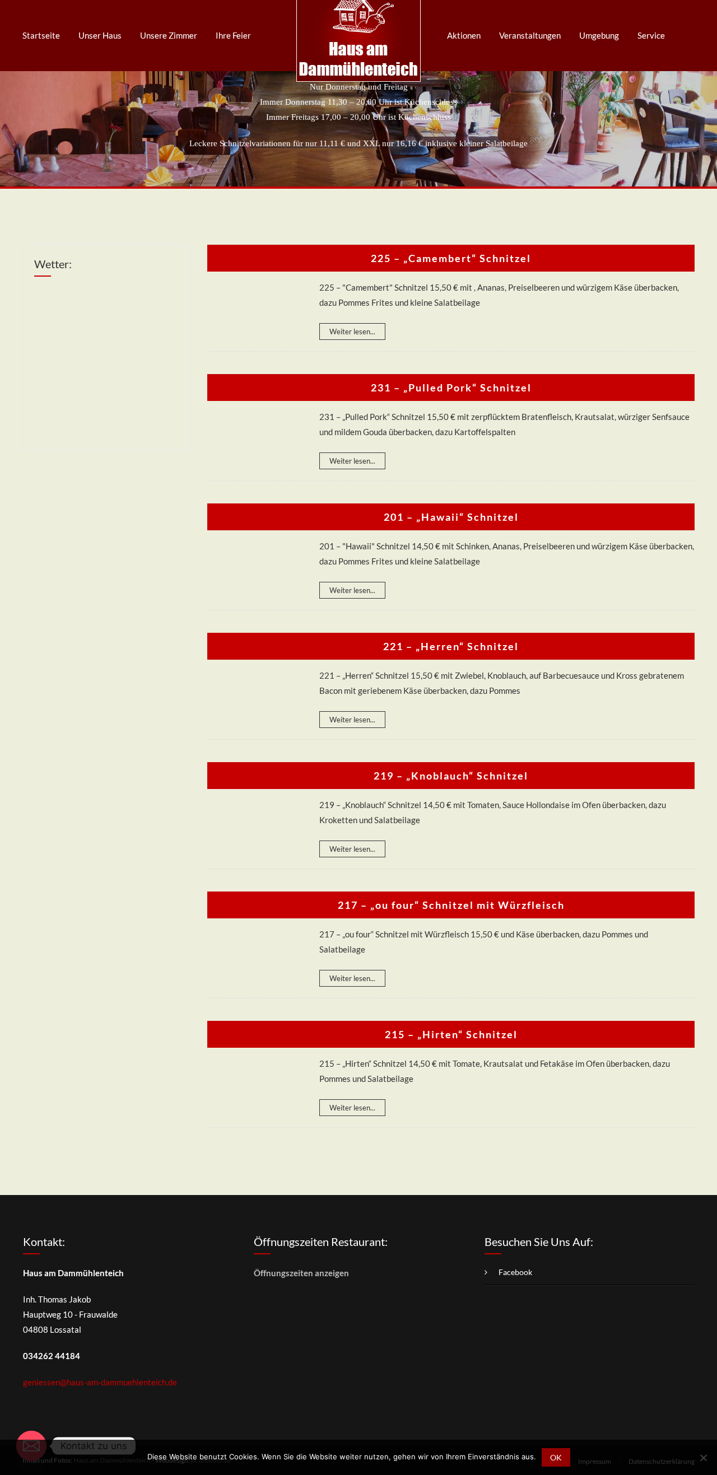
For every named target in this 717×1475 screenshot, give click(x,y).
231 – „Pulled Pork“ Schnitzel (451, 387)
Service (651, 35)
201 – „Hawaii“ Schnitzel (451, 517)
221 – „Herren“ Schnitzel (451, 646)
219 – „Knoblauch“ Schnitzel (451, 775)
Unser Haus (100, 35)
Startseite (41, 35)
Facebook (515, 1272)
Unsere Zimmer (168, 35)
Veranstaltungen (530, 35)
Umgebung (599, 35)
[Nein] (703, 1457)
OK (556, 1457)
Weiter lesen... (352, 331)
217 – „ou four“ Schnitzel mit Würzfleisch (451, 905)
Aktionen (464, 35)
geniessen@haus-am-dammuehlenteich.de (100, 1382)
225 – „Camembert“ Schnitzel (451, 258)
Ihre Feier (233, 35)
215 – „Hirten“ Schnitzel (451, 1034)
